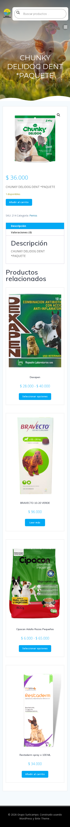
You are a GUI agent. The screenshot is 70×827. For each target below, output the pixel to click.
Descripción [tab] (18, 226)
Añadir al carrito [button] (35, 774)
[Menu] (65, 27)
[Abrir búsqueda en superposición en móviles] (40, 13)
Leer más (35, 522)
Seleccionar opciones (35, 396)
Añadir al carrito (19, 202)
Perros (33, 215)
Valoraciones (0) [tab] (21, 232)
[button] (58, 115)
